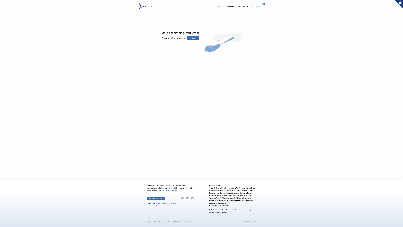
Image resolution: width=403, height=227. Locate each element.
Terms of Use (178, 221)
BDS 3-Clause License (154, 221)
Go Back (193, 38)
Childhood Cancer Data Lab (167, 203)
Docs (239, 6)
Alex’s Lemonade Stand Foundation (168, 206)
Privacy (167, 221)
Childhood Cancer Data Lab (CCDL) (170, 190)
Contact (188, 221)
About (245, 6)
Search (220, 6)
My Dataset (256, 6)
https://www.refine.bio (221, 206)
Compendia (229, 6)
